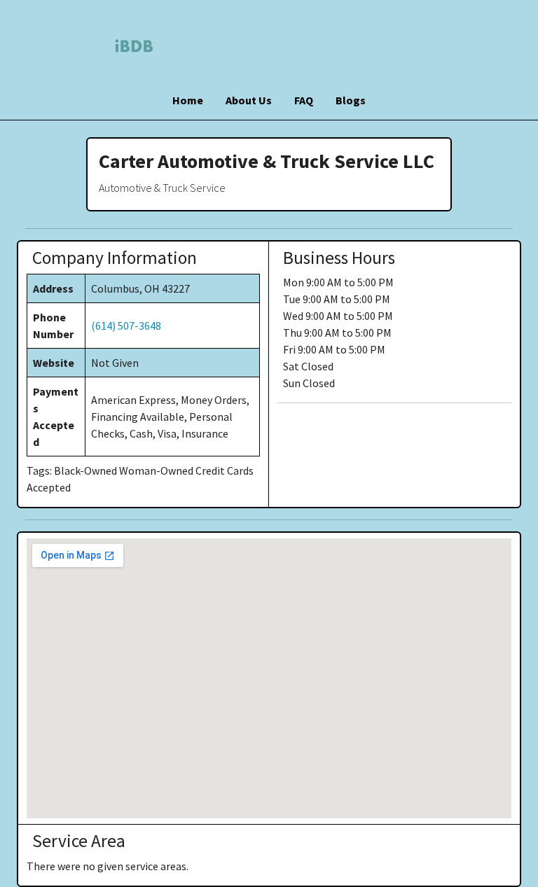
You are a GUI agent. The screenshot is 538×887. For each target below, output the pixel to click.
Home (187, 100)
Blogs (351, 100)
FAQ (303, 100)
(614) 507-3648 (126, 326)
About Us (249, 100)
